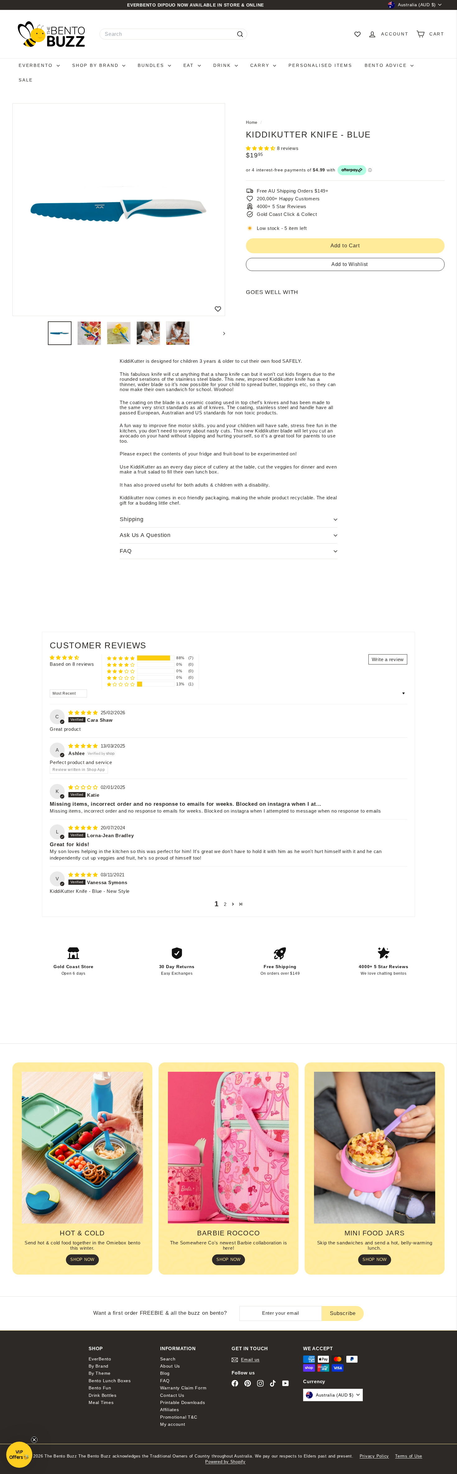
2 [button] (225, 904)
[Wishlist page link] (357, 34)
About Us (170, 1366)
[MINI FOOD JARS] (374, 1148)
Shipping (132, 519)
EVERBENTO (37, 65)
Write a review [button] (388, 659)
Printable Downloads (182, 1402)
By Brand (98, 1366)
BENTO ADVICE (387, 65)
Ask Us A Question (145, 535)
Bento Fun (100, 1387)
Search (168, 1358)
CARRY (261, 65)
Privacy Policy (374, 1456)
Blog (165, 1373)
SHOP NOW (82, 1259)
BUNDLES (152, 65)
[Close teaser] (34, 1440)
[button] (261, 148)
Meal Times (101, 1402)
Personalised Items (320, 65)
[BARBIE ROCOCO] (228, 1148)
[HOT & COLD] (82, 1148)
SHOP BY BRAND (96, 65)
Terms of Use (408, 1456)
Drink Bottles (103, 1395)
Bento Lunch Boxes (110, 1380)
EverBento (100, 1358)
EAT (189, 65)
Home (252, 122)
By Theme (100, 1373)
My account (172, 1424)
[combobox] (173, 34)
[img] (83, 712)
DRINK (223, 65)
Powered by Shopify (225, 1461)
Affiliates (169, 1409)
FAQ (126, 551)
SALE (26, 79)
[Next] (221, 333)
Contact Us (172, 1395)
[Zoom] (119, 210)
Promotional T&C (178, 1417)
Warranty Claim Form (183, 1387)
